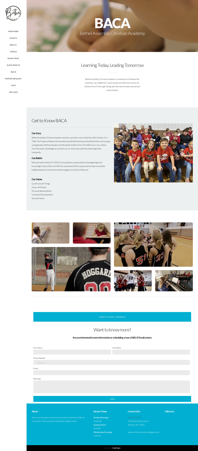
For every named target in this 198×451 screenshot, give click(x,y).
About (13, 45)
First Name (37, 348)
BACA (13, 72)
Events (13, 38)
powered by (112, 448)
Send (112, 399)
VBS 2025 (13, 92)
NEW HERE (13, 31)
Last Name (116, 348)
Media (13, 51)
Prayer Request (13, 78)
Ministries (13, 58)
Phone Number (39, 358)
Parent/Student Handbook (112, 317)
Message (37, 379)
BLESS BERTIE (13, 65)
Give (13, 85)
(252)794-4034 (134, 417)
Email (35, 368)
